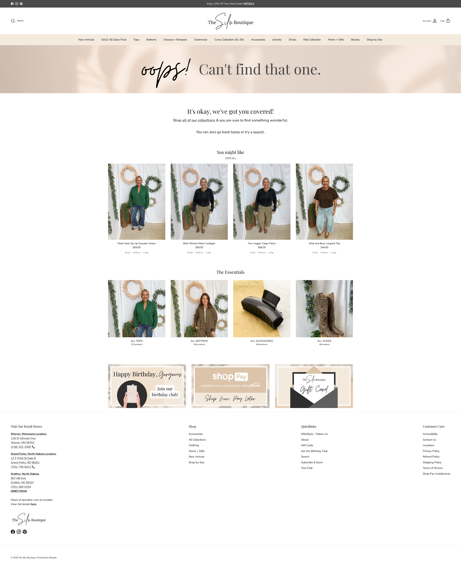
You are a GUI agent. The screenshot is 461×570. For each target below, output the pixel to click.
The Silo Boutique (27, 557)
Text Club (307, 468)
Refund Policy (431, 456)
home (235, 132)
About (304, 439)
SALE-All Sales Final (113, 39)
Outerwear (200, 39)
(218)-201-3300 (21, 447)
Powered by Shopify (47, 557)
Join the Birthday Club (314, 451)
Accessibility (430, 434)
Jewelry (277, 39)
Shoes (292, 39)
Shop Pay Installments (436, 474)
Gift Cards (307, 445)
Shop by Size (374, 39)
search (258, 132)
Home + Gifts (336, 39)
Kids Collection (312, 39)
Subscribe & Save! (312, 462)
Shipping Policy (432, 462)
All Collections (197, 439)
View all (230, 158)
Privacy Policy (431, 451)
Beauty (355, 39)
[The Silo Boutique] (230, 21)
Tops (136, 39)
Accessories (258, 39)
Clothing (194, 445)
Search (305, 456)
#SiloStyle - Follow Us (314, 434)
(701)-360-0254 (21, 487)
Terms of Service (433, 468)
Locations (428, 445)
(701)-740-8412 (21, 467)
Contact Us (429, 439)
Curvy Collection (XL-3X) (229, 39)
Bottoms (151, 39)
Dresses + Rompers (175, 39)
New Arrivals (86, 39)
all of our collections (198, 120)
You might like (230, 152)
